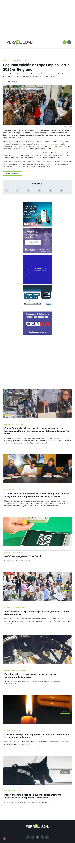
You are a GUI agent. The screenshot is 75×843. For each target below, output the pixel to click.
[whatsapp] (42, 837)
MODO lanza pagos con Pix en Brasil (22, 556)
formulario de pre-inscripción (48, 144)
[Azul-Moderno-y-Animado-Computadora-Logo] (37, 255)
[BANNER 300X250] (37, 203)
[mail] (47, 837)
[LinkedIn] (29, 190)
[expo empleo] (37, 86)
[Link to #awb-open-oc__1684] (69, 42)
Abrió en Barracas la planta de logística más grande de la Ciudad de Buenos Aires (37, 613)
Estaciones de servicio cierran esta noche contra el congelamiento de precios (30, 675)
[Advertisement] (37, 18)
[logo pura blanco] (37, 825)
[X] (18, 190)
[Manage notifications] (4, 838)
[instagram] (37, 837)
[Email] (61, 190)
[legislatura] (37, 229)
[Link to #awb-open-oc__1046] (64, 42)
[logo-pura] (19, 41)
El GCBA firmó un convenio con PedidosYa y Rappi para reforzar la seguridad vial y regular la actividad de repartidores (36, 495)
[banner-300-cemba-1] (37, 312)
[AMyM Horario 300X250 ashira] (37, 285)
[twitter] (33, 837)
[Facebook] (7, 190)
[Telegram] (50, 190)
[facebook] (28, 837)
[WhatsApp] (40, 190)
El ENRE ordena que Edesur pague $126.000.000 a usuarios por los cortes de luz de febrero (36, 736)
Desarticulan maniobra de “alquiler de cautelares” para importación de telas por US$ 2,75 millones (32, 796)
